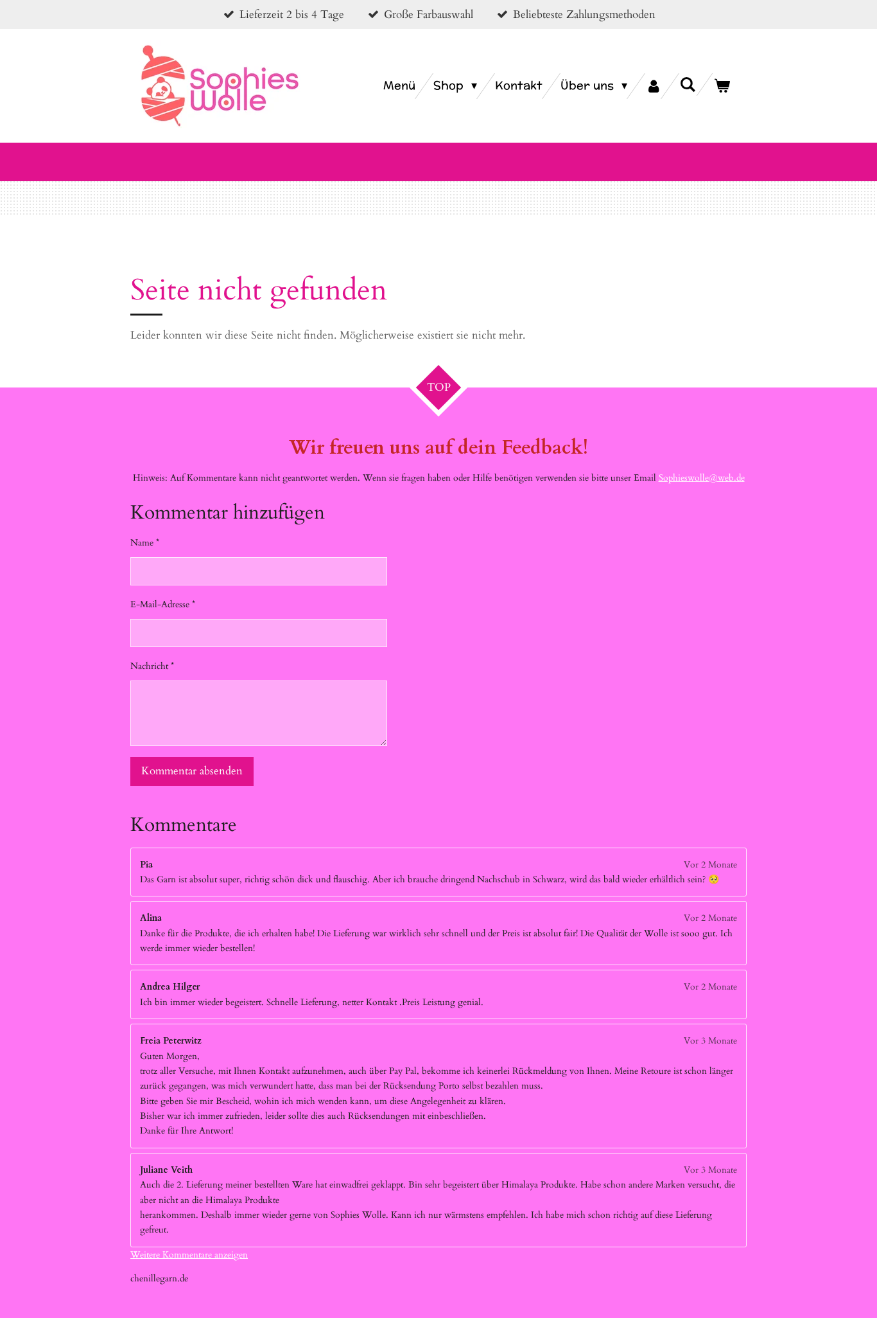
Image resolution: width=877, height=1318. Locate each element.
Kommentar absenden (192, 770)
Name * (144, 543)
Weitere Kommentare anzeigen (189, 1255)
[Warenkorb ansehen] (722, 86)
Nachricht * (152, 666)
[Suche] (688, 84)
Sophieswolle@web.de (702, 478)
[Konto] (653, 86)
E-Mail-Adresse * (162, 604)
